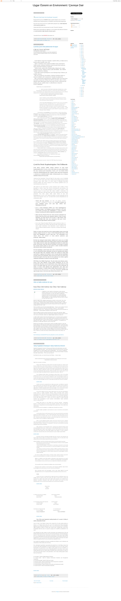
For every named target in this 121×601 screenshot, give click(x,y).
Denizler (48, 275)
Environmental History (75, 130)
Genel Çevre (74, 134)
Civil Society (74, 112)
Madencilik (73, 148)
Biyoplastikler (74, 108)
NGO (72, 152)
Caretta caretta (44, 275)
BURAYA (46, 35)
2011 (82, 87)
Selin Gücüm (74, 166)
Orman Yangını (74, 157)
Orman (73, 156)
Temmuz (83, 61)
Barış (72, 106)
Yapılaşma (51, 275)
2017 (82, 49)
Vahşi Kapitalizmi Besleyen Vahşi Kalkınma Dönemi (49, 346)
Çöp (72, 122)
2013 (82, 55)
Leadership (73, 147)
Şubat (82, 67)
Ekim (82, 58)
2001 (82, 96)
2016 (82, 51)
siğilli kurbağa (74, 167)
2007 (82, 93)
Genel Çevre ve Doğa (75, 135)
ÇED (72, 115)
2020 (82, 45)
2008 (82, 91)
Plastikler (73, 163)
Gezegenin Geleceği (75, 138)
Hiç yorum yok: (49, 38)
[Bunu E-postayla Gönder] (55, 38)
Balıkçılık (73, 104)
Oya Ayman (73, 158)
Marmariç (73, 149)
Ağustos (82, 59)
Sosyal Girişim (74, 168)
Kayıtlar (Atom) (38, 582)
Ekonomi (43, 339)
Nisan (82, 64)
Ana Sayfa (51, 580)
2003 (82, 94)
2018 (82, 48)
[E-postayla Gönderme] (53, 38)
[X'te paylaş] (57, 38)
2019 (82, 46)
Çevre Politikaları (45, 40)
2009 (82, 90)
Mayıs (82, 62)
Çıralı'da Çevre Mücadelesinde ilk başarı (46, 46)
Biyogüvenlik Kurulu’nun (83, 69)
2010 (82, 88)
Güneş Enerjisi (74, 139)
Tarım (49, 40)
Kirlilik (73, 144)
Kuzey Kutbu (74, 145)
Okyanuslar (73, 154)
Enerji (73, 127)
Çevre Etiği (44, 576)
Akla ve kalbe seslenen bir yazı (43, 282)
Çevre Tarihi (74, 121)
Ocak (82, 85)
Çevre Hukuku (74, 118)
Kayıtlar (73, 25)
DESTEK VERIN (39, 381)
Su (56, 339)
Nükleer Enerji (74, 153)
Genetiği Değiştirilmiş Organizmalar (50, 339)
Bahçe (73, 103)
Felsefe (73, 131)
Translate (79, 20)
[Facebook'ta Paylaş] (59, 38)
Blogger (57, 591)
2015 (82, 52)
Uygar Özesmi (74, 45)
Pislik (72, 162)
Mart (82, 65)
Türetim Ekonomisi (75, 172)
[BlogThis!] (56, 38)
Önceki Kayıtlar (65, 580)
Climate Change (74, 113)
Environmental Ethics (75, 129)
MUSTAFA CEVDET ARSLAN (39, 289)
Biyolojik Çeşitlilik (39, 40)
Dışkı (72, 125)
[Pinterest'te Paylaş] (60, 38)
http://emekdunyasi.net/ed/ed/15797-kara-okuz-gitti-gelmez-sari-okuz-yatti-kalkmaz (49, 334)
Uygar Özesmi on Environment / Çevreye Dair (58, 5)
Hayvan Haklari (74, 140)
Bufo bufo (73, 109)
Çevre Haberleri (74, 117)
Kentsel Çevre (74, 143)
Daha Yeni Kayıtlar (37, 580)
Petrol (73, 161)
